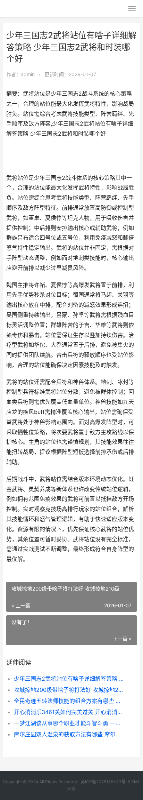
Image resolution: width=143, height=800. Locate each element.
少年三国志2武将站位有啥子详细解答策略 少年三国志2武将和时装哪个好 (69, 678)
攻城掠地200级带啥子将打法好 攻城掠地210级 (69, 689)
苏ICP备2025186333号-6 (105, 781)
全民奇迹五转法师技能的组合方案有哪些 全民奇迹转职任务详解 (69, 700)
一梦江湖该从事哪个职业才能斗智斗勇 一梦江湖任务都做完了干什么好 (69, 723)
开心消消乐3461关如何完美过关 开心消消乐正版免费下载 (69, 712)
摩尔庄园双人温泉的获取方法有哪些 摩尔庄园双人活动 (69, 734)
